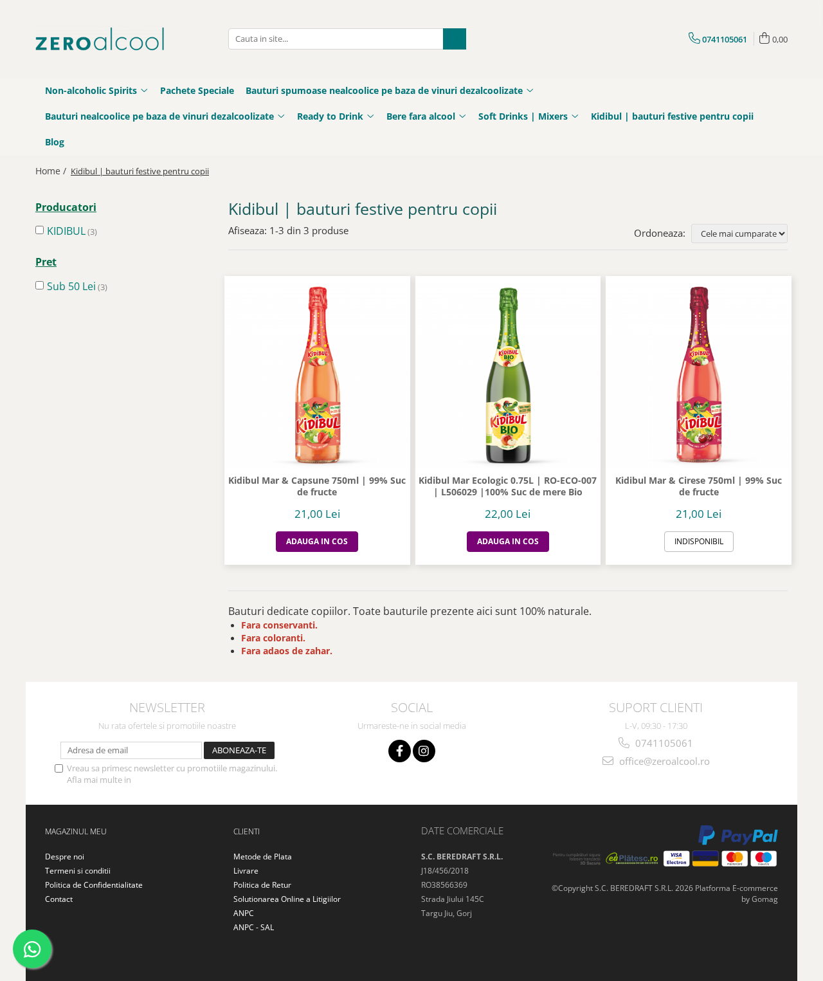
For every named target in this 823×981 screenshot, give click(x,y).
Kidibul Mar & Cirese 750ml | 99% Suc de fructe (698, 486)
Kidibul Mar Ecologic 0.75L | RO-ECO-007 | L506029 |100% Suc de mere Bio (508, 486)
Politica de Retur (262, 884)
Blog (54, 142)
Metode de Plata (262, 856)
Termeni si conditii (78, 870)
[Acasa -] (99, 39)
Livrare (245, 870)
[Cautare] (454, 39)
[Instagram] (424, 751)
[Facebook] (399, 751)
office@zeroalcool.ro (663, 761)
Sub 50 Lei (71, 286)
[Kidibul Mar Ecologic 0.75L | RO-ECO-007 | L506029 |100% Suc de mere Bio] (508, 375)
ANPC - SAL (253, 927)
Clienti (246, 831)
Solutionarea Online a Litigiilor (287, 899)
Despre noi (64, 856)
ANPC (243, 913)
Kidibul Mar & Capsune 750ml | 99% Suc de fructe (317, 486)
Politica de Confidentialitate (186, 779)
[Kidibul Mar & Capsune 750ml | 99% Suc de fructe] (317, 375)
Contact (59, 899)
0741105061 (663, 743)
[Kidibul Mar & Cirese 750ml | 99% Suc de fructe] (698, 375)
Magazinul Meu (76, 831)
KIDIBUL (66, 231)
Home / (52, 171)
